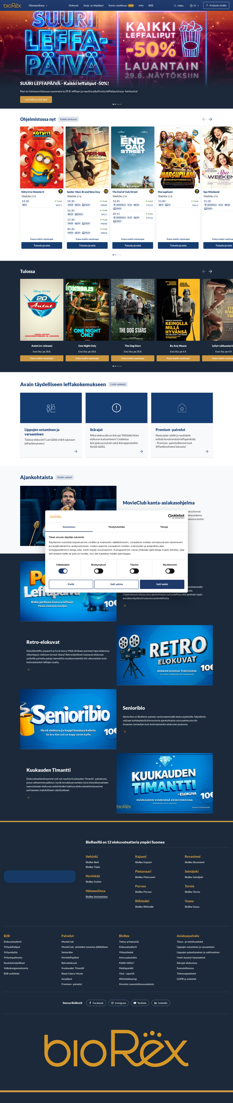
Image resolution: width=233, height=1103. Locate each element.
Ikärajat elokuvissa (187, 962)
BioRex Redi (92, 862)
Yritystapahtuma (13, 957)
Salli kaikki (162, 584)
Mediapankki (126, 968)
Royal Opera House (72, 973)
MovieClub (67, 941)
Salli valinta (116, 584)
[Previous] (204, 119)
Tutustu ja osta (42, 245)
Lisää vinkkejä (118, 384)
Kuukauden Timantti (72, 968)
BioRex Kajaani (143, 862)
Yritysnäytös (11, 952)
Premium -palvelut (71, 984)
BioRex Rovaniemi (194, 862)
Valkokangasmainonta (16, 968)
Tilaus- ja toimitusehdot (190, 941)
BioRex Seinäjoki (194, 876)
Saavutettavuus (185, 968)
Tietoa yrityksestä (129, 941)
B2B (151, 5)
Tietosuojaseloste (186, 973)
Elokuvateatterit (13, 941)
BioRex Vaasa (192, 906)
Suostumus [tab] (69, 527)
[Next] (210, 119)
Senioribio (67, 952)
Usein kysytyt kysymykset (191, 957)
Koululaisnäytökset (14, 962)
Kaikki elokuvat (68, 119)
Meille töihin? (126, 962)
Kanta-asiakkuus (121, 5)
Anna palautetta (128, 957)
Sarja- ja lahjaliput (94, 5)
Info (141, 5)
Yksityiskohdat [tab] (116, 527)
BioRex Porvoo (143, 891)
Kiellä (71, 584)
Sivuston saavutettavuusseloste (136, 984)
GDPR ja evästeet (186, 978)
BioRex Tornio (192, 891)
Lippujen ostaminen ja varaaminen (195, 946)
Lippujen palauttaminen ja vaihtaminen (198, 952)
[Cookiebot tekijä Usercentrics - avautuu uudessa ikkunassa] (170, 516)
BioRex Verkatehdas (97, 896)
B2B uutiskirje (11, 973)
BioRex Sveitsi (93, 881)
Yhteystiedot (126, 952)
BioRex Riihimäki (144, 906)
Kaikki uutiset (64, 477)
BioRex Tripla (93, 866)
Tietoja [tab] (164, 527)
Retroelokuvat (69, 962)
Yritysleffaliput (12, 946)
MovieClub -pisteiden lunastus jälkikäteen (84, 946)
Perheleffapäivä (70, 957)
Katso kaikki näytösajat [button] (41, 239)
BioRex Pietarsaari (145, 876)
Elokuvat (73, 5)
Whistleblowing (128, 978)
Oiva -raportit (126, 973)
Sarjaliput (66, 978)
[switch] (98, 571)
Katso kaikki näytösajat (41, 358)
